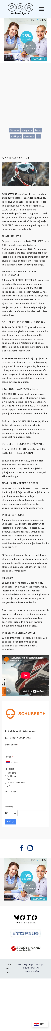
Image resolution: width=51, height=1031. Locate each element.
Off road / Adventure (16, 783)
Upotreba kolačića (31, 971)
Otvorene (14, 130)
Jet (8, 779)
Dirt (38, 136)
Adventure (29, 136)
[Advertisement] (25, 98)
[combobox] (11, 762)
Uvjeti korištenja (36, 965)
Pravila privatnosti (31, 968)
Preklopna (11, 776)
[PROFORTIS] (25, 39)
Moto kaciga (11, 791)
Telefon (9, 757)
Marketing (22, 965)
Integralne (26, 130)
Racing (38, 130)
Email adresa (11, 745)
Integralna (11, 773)
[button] (41, 9)
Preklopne (16, 136)
